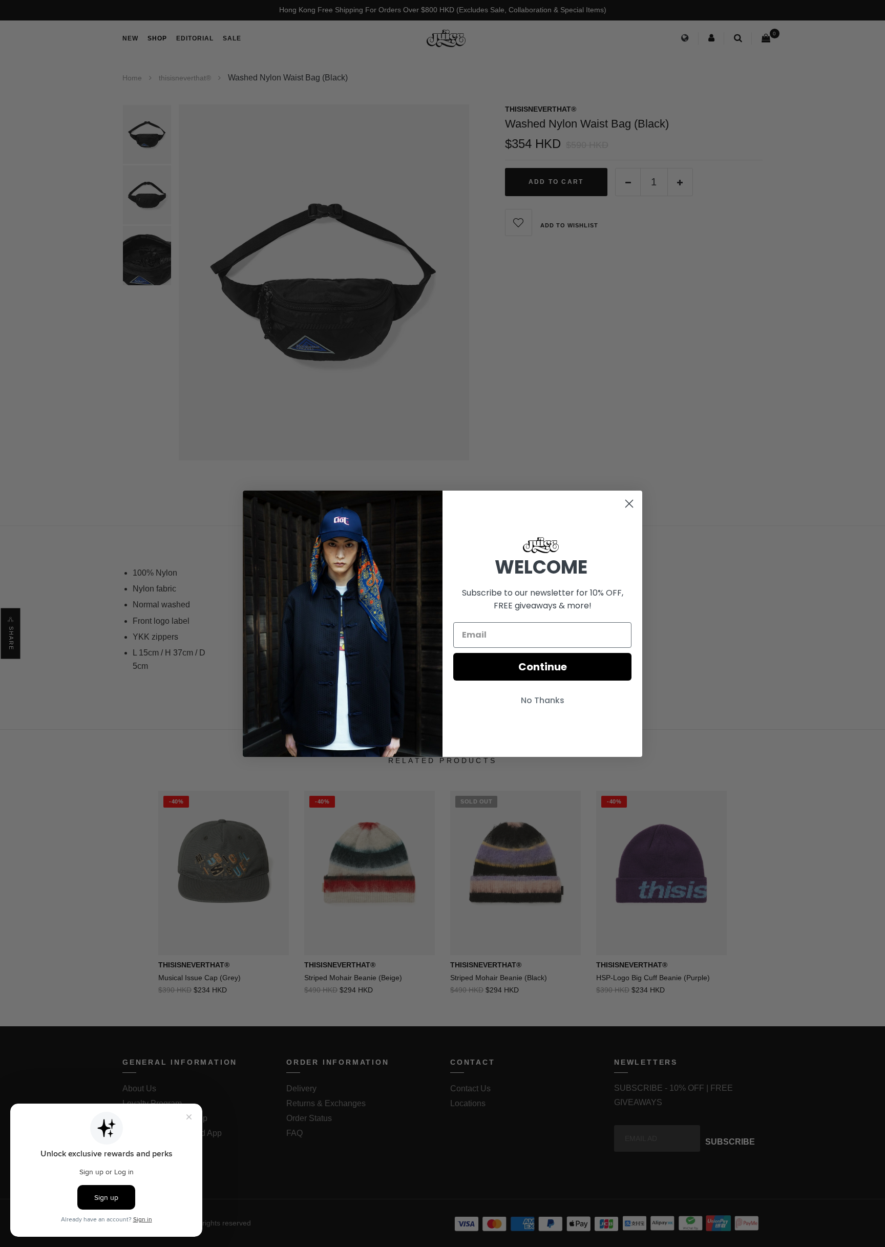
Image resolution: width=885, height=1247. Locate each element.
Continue (542, 667)
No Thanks (542, 700)
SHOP (157, 38)
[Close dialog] (629, 504)
